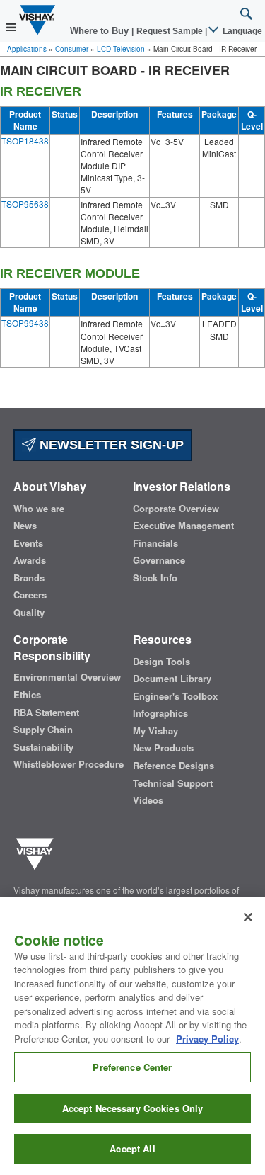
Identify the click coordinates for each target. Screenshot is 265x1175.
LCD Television (121, 49)
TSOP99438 (25, 323)
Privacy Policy (207, 1038)
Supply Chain (43, 729)
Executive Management (183, 525)
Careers (30, 595)
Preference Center (132, 1067)
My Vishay (155, 731)
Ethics (27, 694)
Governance (159, 560)
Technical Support (173, 783)
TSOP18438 (25, 141)
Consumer (71, 49)
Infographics (160, 713)
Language (241, 31)
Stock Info (155, 578)
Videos (148, 800)
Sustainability (43, 747)
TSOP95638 (25, 204)
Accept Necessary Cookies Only (133, 1108)
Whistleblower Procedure (68, 764)
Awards (29, 560)
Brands (29, 578)
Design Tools (161, 661)
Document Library (172, 678)
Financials (155, 543)
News (25, 525)
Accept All (132, 1148)
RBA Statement (46, 712)
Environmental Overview (67, 677)
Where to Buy (100, 30)
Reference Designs (173, 765)
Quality (29, 612)
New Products (163, 748)
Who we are (38, 508)
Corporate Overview (176, 508)
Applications (27, 49)
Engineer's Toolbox (175, 696)
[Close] (248, 917)
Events (28, 543)
